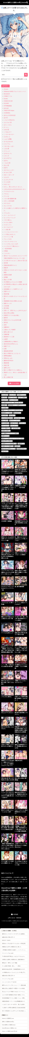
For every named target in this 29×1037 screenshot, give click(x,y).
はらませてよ (8, 158)
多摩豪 (6, 277)
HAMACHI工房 (8, 101)
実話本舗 (6, 294)
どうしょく (7, 151)
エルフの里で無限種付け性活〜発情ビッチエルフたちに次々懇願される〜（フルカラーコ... (15, 995)
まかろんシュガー (9, 170)
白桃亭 (6, 339)
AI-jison (6, 89)
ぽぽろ (6, 167)
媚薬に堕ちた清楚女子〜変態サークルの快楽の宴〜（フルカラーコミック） (15, 988)
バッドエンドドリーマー (11, 232)
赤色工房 (6, 365)
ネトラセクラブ (8, 227)
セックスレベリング (9, 217)
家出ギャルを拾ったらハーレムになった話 (13, 438)
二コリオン (7, 253)
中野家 (6, 251)
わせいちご (7, 184)
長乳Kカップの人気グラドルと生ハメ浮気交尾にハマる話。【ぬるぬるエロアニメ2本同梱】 (15, 943)
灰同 (5, 325)
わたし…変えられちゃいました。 (13, 186)
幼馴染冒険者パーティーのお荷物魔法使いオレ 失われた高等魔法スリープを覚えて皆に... (15, 1001)
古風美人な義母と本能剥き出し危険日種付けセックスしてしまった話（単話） (15, 959)
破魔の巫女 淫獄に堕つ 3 (8, 937)
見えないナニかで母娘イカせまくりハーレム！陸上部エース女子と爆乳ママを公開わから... (15, 991)
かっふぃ (6, 127)
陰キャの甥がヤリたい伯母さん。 (13, 370)
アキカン (6, 194)
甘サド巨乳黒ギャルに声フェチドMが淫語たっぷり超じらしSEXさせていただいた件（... (15, 1011)
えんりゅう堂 (8, 122)
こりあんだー (8, 132)
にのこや (6, 155)
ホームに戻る (15, 383)
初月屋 (6, 263)
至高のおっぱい (8, 358)
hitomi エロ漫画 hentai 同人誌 (9, 1031)
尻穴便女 (6, 308)
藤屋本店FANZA (8, 360)
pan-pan (6, 108)
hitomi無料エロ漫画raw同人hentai (14, 2)
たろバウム (7, 144)
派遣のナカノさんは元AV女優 (12, 320)
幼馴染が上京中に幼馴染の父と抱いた (11, 946)
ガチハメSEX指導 (9, 201)
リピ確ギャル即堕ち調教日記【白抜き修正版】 (14, 1007)
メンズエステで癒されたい (11, 246)
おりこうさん (8, 125)
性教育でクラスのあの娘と (11, 315)
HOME (15, 914)
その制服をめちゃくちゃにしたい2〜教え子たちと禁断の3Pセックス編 (15, 972)
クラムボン (7, 213)
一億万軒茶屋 (8, 248)
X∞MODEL (7, 113)
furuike (6, 98)
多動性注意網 (8, 275)
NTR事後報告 (8, 106)
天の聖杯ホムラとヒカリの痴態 (13, 282)
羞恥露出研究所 (8, 351)
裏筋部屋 (6, 363)
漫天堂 (6, 322)
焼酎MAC (6, 327)
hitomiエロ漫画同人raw (8, 1018)
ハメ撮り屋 (7, 229)
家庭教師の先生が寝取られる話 (13, 301)
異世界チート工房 (9, 336)
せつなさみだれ (8, 141)
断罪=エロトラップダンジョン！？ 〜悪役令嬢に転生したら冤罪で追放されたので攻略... (15, 985)
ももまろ (6, 177)
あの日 (6, 117)
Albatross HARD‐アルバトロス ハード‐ (15, 91)
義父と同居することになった (12, 353)
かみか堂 (6, 129)
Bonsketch (7, 94)
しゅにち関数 (8, 139)
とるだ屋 (6, 148)
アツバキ (6, 196)
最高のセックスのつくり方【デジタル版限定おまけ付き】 (15, 934)
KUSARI (6, 103)
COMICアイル (8, 96)
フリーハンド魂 (8, 236)
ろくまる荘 (7, 182)
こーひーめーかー (9, 134)
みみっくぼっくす (9, 175)
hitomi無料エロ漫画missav (8, 1024)
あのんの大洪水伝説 (9, 115)
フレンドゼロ (8, 239)
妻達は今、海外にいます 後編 (9, 962)
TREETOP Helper (9, 110)
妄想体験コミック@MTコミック (13, 289)
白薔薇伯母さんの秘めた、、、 (13, 341)
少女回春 (6, 306)
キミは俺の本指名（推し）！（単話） (11, 966)
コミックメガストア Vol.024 (9, 982)
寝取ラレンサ (8, 303)
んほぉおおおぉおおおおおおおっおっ (15, 189)
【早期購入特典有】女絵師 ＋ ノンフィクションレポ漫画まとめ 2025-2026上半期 (15, 950)
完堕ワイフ (7, 291)
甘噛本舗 (6, 334)
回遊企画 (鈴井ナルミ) (10, 265)
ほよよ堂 (6, 165)
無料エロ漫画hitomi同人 (8, 1021)
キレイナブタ (8, 206)
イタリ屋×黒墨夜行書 (10, 198)
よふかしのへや (8, 179)
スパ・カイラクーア (9, 215)
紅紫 (5, 348)
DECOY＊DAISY (6, 940)
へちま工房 (7, 163)
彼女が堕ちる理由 (9, 313)
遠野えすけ (7, 367)
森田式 (6, 317)
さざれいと (7, 136)
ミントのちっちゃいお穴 (11, 244)
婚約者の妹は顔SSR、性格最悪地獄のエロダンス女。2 (15, 969)
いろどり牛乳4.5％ (9, 120)
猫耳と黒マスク (8, 332)
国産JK (6, 267)
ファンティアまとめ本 (7, 953)
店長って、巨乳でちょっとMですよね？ (15, 310)
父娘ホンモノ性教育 (9, 329)
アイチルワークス (9, 191)
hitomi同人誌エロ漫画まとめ (9, 1028)
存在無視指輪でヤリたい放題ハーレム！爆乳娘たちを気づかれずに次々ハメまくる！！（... (15, 998)
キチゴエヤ (7, 203)
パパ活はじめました (9, 234)
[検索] (26, 75)
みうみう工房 (8, 172)
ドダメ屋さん (8, 220)
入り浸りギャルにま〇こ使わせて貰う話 (15, 260)
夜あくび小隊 (8, 279)
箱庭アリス (7, 346)
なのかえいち (8, 153)
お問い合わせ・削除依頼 (14, 917)
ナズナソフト (8, 225)
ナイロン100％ (8, 222)
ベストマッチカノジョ (10, 241)
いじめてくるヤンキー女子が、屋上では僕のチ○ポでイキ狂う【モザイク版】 (15, 1004)
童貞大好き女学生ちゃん (11, 344)
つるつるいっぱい (9, 146)
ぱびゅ (6, 160)
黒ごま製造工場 (8, 377)
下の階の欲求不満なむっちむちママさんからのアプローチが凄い (15, 956)
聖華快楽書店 (8, 355)
